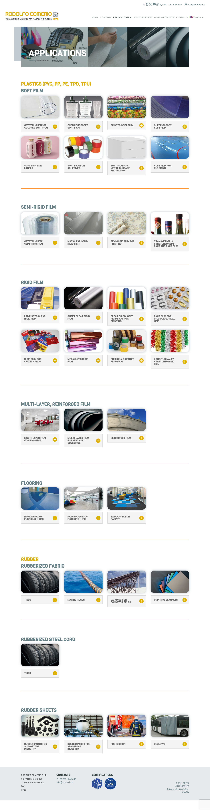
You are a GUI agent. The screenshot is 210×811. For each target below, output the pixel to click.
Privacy (170, 789)
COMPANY (105, 17)
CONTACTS (182, 17)
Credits (185, 792)
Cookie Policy (181, 789)
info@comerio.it (64, 782)
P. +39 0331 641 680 (66, 779)
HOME (95, 17)
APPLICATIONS (121, 17)
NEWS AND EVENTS (164, 17)
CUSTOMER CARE (143, 17)
